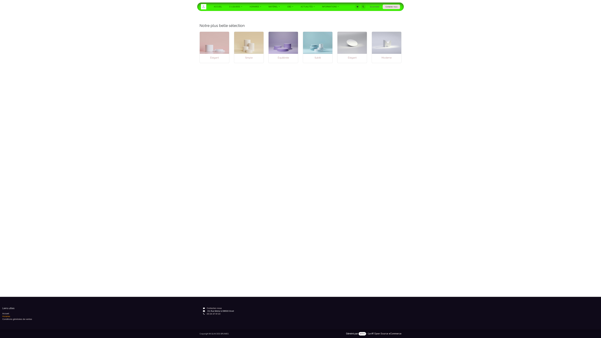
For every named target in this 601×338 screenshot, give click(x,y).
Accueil (5, 313)
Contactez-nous (391, 7)
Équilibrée (283, 57)
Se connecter (374, 7)
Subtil (318, 57)
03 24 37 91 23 (213, 314)
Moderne (387, 57)
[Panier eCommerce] (357, 6)
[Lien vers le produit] (249, 43)
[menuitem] (218, 6)
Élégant (214, 57)
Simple (249, 57)
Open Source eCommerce (387, 333)
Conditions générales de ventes (17, 319)
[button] (363, 6)
